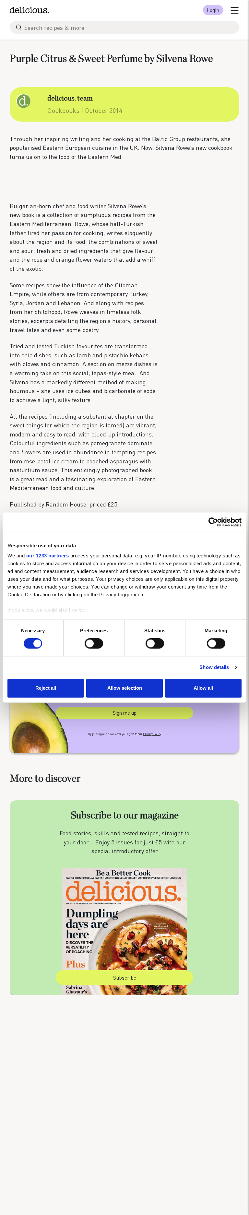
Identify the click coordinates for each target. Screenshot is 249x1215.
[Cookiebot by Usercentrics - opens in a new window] (213, 522)
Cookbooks (63, 110)
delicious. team (70, 98)
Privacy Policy (152, 734)
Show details (214, 667)
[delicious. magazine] (29, 10)
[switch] (94, 643)
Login (213, 9)
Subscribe (124, 977)
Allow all (203, 688)
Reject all (45, 688)
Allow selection (124, 688)
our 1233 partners (47, 555)
